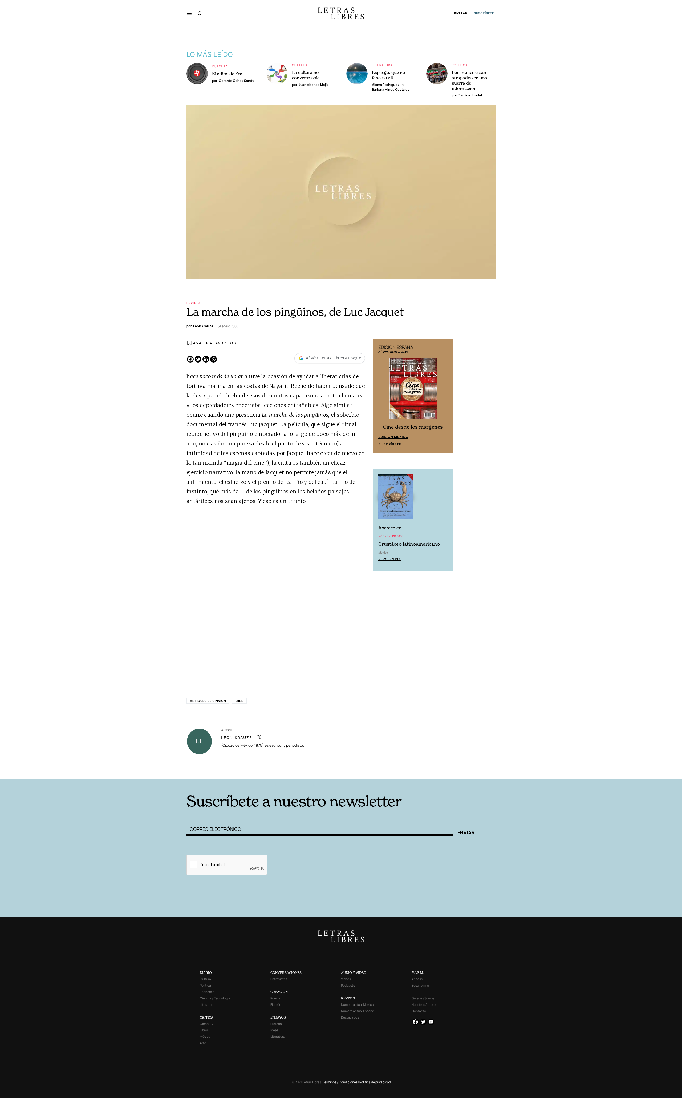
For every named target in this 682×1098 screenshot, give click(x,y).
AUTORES (413, 770)
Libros (204, 1030)
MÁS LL (418, 973)
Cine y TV (206, 1023)
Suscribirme (420, 985)
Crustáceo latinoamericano (409, 544)
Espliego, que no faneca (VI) (388, 75)
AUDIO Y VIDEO (353, 973)
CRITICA (206, 1017)
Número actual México (357, 1004)
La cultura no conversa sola (306, 75)
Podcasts (348, 985)
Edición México (393, 436)
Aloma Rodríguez (386, 84)
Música (205, 1036)
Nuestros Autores (424, 1004)
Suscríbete (389, 444)
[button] (189, 13)
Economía (207, 992)
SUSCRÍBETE (484, 13)
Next (446, 396)
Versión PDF (389, 558)
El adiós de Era (227, 73)
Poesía (275, 998)
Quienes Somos (423, 998)
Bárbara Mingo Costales (390, 89)
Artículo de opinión (208, 701)
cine (239, 701)
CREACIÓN (279, 992)
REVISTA (348, 998)
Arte (203, 1043)
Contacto (419, 1011)
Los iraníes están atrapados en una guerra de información (469, 80)
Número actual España (357, 1011)
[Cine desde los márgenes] (413, 390)
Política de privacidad (375, 1082)
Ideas (274, 1030)
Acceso (417, 979)
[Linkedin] (205, 359)
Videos (346, 979)
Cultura (220, 66)
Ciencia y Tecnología (215, 998)
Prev (380, 396)
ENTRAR (460, 13)
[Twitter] (198, 359)
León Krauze (236, 737)
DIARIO (206, 973)
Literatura (382, 65)
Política (460, 65)
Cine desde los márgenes (413, 427)
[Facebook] (190, 359)
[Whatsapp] (213, 359)
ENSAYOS (278, 1017)
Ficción (275, 1004)
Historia (276, 1023)
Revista (193, 303)
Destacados (350, 1017)
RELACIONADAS (258, 770)
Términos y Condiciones (340, 1082)
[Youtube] (431, 1022)
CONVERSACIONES (286, 973)
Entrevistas (278, 979)
